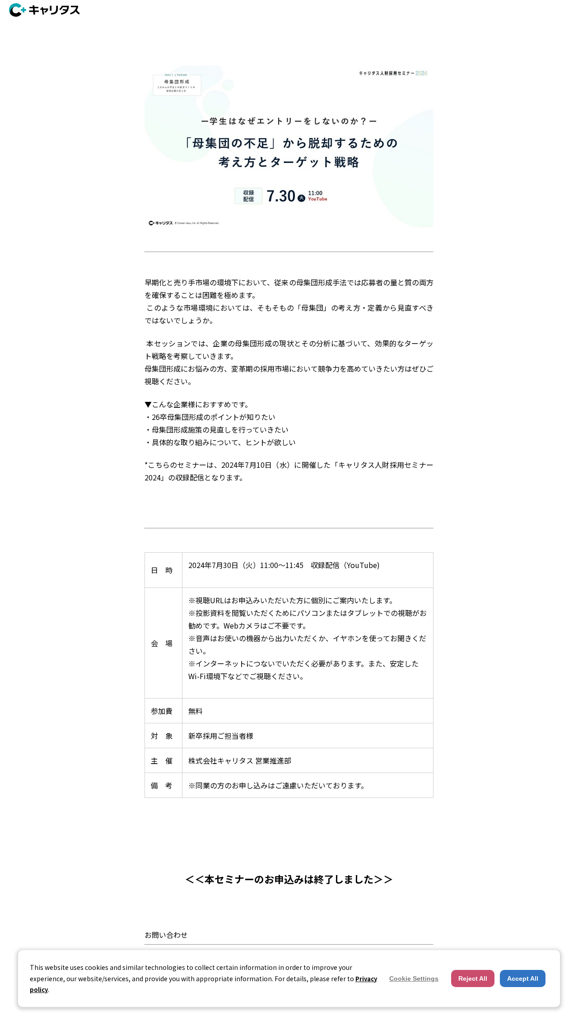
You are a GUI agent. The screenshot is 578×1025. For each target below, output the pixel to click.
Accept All (522, 978)
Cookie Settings (413, 978)
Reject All (472, 978)
